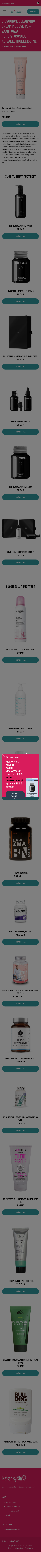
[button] (15, 796)
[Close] (3, 755)
